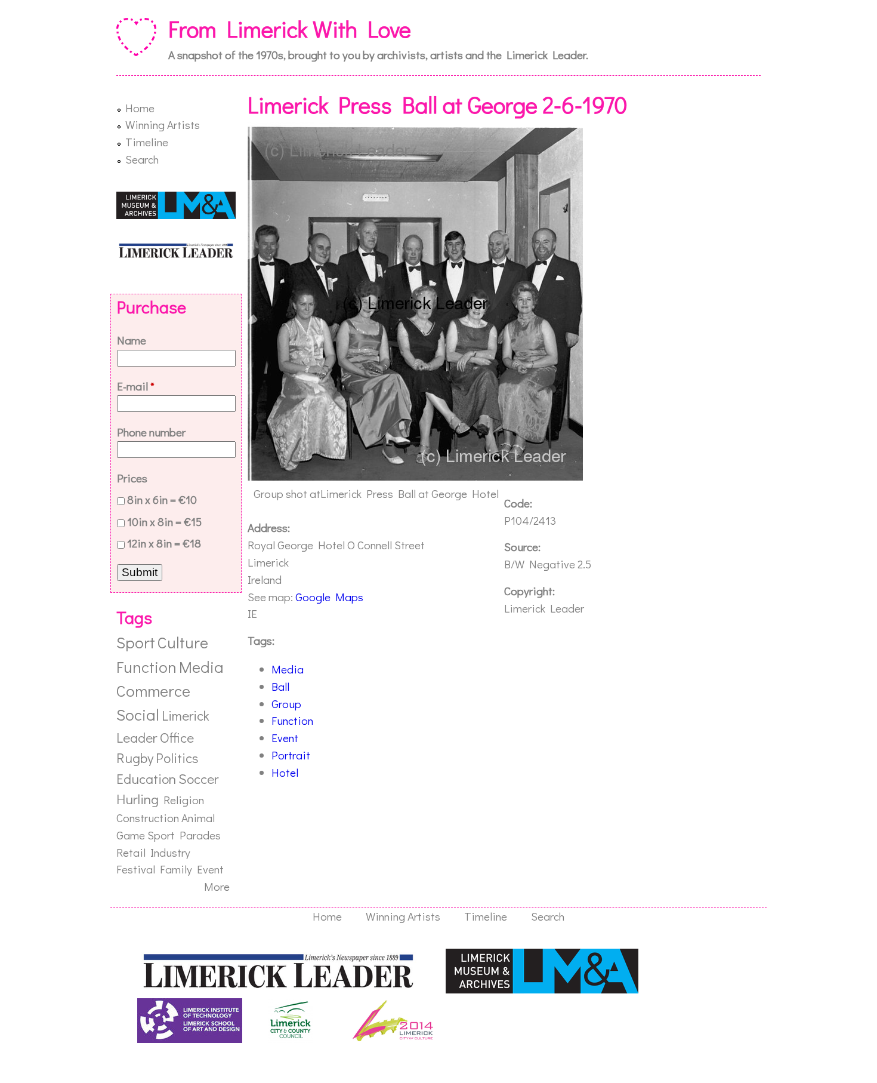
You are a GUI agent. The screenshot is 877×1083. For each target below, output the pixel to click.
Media (287, 669)
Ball (280, 686)
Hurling (137, 799)
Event (284, 737)
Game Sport (145, 834)
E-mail (136, 386)
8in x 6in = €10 (162, 499)
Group (286, 703)
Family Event (192, 869)
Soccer (198, 778)
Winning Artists (162, 124)
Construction (147, 817)
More (217, 886)
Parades (200, 834)
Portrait (290, 754)
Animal (198, 817)
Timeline (146, 141)
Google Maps (329, 596)
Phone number (151, 431)
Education (146, 778)
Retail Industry (153, 852)
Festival (135, 869)
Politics (177, 758)
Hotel (284, 772)
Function (292, 720)
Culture (183, 642)
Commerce (153, 690)
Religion (183, 799)
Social (137, 714)
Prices (132, 477)
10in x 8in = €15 (164, 521)
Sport (135, 642)
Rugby (134, 758)
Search (142, 159)
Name (131, 340)
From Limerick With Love (289, 29)
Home (140, 107)
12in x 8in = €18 (164, 543)
